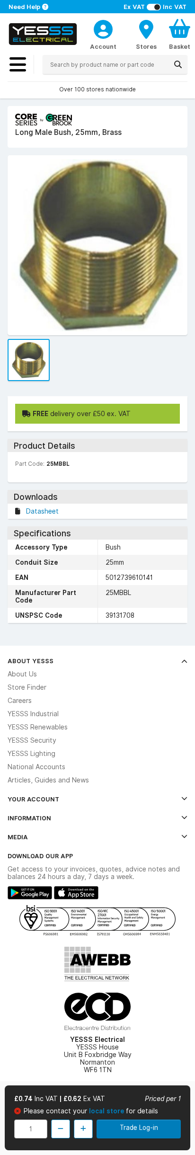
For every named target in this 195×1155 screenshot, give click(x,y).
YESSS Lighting (31, 753)
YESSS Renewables (38, 727)
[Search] (177, 64)
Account (103, 46)
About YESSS (30, 661)
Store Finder (27, 687)
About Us (22, 674)
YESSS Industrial (33, 714)
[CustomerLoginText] (103, 28)
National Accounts (36, 767)
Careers (20, 700)
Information (29, 818)
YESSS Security (32, 740)
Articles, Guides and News (48, 780)
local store (107, 1111)
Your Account (33, 799)
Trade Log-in (139, 1127)
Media (18, 837)
